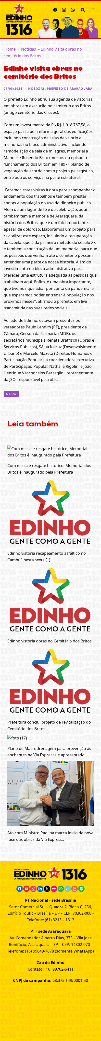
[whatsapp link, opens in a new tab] (73, 9)
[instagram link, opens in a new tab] (64, 9)
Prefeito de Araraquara (69, 89)
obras (11, 394)
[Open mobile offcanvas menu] (93, 9)
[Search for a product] (83, 9)
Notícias (28, 49)
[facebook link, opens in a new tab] (55, 9)
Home (10, 49)
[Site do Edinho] (19, 19)
